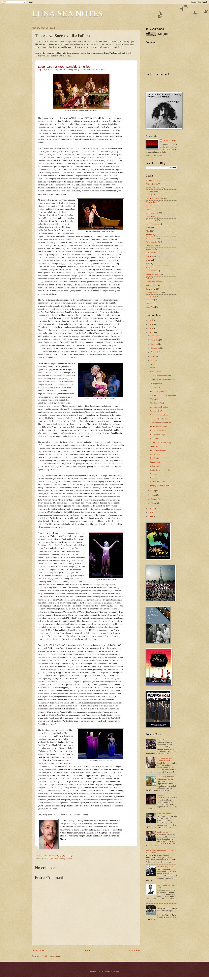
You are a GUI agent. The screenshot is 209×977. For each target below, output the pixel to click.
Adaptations (155, 387)
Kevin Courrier (151, 242)
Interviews (150, 235)
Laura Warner (151, 245)
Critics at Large (47, 859)
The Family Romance (165, 777)
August (154, 352)
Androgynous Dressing (159, 407)
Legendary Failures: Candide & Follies (64, 66)
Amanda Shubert (152, 180)
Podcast (149, 278)
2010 (151, 512)
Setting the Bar (156, 383)
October (154, 344)
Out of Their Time (157, 391)
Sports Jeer (154, 446)
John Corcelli (151, 238)
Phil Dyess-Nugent (153, 275)
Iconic (152, 368)
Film (147, 231)
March (153, 495)
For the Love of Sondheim (160, 470)
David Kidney (151, 217)
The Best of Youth (157, 403)
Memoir (149, 260)
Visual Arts (150, 307)
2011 (151, 508)
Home (86, 950)
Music (148, 267)
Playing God (162, 795)
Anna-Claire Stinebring (155, 188)
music (148, 264)
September (155, 348)
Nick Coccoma (151, 271)
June (153, 360)
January (154, 503)
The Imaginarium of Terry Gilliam (163, 395)
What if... (153, 478)
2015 (151, 320)
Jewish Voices (162, 832)
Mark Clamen (151, 256)
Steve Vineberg (59, 859)
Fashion (149, 227)
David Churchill (152, 213)
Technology (150, 296)
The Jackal (154, 399)
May (153, 364)
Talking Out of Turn (153, 293)
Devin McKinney (152, 224)
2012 (151, 332)
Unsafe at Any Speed (165, 867)
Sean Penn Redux (164, 814)
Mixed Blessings (156, 454)
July (153, 356)
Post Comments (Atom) (51, 956)
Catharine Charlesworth (155, 199)
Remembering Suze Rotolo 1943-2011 (164, 759)
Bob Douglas (151, 191)
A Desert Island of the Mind (160, 375)
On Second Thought (158, 450)
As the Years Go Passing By (160, 442)
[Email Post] (71, 856)
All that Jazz (155, 466)
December (155, 336)
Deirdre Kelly (151, 220)
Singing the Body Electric (160, 486)
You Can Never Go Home (160, 419)
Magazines (150, 249)
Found (159, 906)
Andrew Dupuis (152, 184)
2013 (151, 328)
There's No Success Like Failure (162, 379)
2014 (151, 324)
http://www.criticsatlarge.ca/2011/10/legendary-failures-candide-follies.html (71, 70)
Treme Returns (163, 740)
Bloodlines (154, 439)
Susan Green (150, 289)
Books (148, 195)
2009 (151, 516)
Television (150, 300)
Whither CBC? (156, 411)
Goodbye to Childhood (159, 415)
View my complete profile (155, 155)
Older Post (134, 950)
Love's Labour (155, 372)
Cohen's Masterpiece (158, 431)
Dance (148, 209)
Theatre (69, 859)
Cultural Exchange (157, 435)
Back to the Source (157, 482)
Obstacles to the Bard (158, 427)
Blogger (116, 971)
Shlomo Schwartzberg (154, 282)
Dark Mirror (154, 458)
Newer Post (38, 950)
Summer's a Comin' (157, 462)
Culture (149, 206)
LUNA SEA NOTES (67, 13)
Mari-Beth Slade (152, 253)
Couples (153, 474)
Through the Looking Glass (160, 423)
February (154, 499)
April (153, 491)
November (155, 340)
